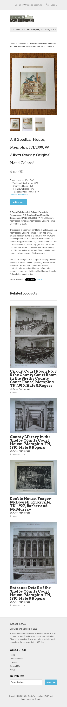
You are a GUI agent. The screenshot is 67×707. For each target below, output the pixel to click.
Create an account (33, 5)
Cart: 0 (54, 5)
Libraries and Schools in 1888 (23, 629)
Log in (18, 5)
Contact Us (15, 666)
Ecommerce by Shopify (31, 699)
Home (12, 655)
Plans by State (16, 659)
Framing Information (19, 195)
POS (47, 696)
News (12, 670)
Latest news (18, 623)
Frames (13, 662)
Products (22, 43)
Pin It (39, 279)
